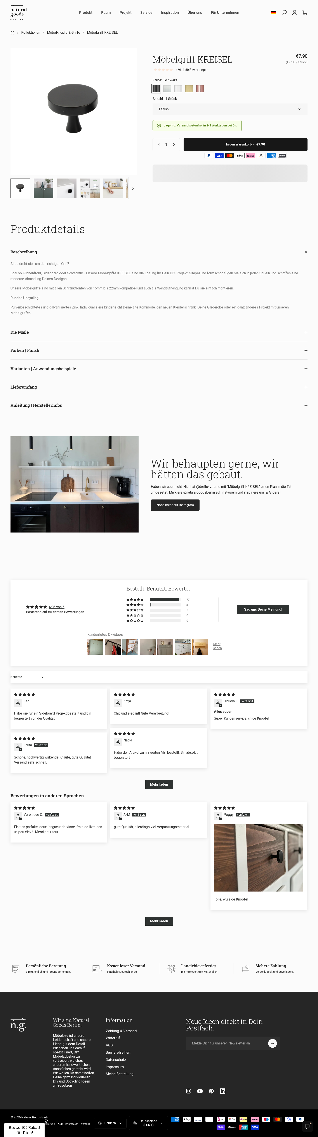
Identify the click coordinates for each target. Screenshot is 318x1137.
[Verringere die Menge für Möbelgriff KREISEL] (158, 144)
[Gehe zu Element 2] (43, 188)
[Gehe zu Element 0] (20, 188)
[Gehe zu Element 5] (66, 188)
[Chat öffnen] (307, 1126)
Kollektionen (30, 32)
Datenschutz (116, 1060)
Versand (85, 1124)
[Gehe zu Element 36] (136, 188)
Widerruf (113, 1038)
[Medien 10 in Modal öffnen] (73, 111)
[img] (24, 694)
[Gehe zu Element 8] (90, 188)
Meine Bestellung (120, 1074)
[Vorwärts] (126, 120)
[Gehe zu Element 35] (113, 188)
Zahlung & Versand (121, 1031)
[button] (135, 599)
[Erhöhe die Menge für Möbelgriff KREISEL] (175, 144)
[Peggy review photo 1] (259, 858)
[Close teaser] (46, 1121)
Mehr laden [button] (159, 784)
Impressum (115, 1067)
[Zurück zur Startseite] (12, 33)
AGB (109, 1045)
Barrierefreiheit (118, 1052)
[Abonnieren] (272, 1043)
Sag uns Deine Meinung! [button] (263, 609)
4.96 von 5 (56, 607)
